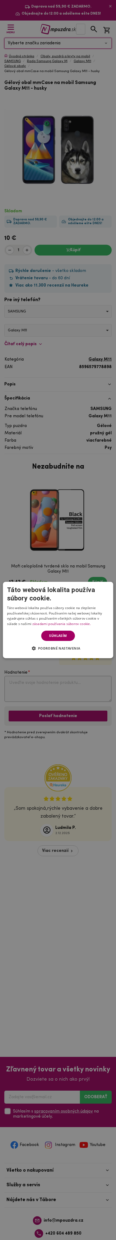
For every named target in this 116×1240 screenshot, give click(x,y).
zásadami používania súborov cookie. (61, 623)
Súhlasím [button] (58, 635)
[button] (58, 648)
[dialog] (58, 620)
